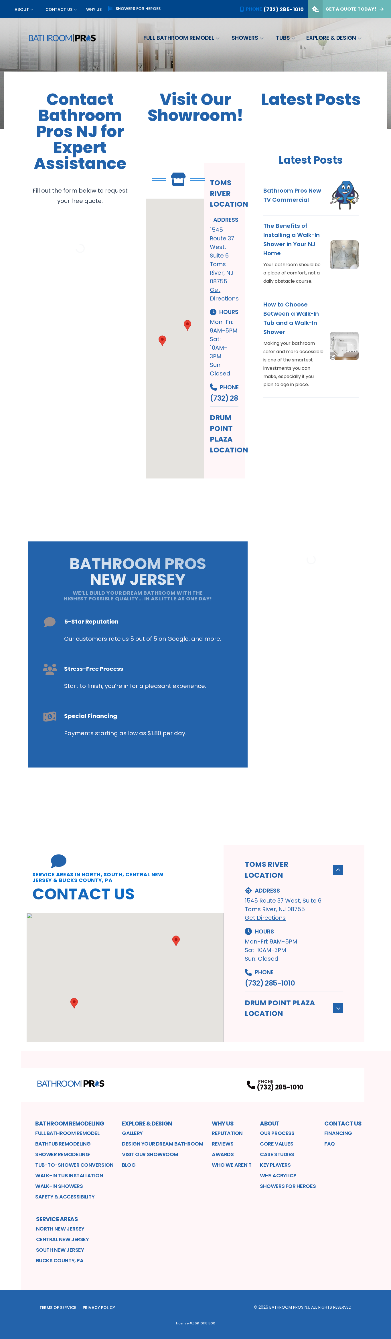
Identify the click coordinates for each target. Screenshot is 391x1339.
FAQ (329, 1143)
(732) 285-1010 (224, 398)
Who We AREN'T (231, 1164)
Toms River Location (229, 193)
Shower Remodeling (62, 1154)
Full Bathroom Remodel (178, 38)
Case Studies (277, 1154)
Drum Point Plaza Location (229, 434)
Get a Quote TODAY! (350, 9)
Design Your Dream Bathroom (162, 1143)
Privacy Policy (99, 1307)
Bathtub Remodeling (63, 1143)
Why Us (94, 9)
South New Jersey (60, 1249)
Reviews (222, 1143)
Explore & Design (331, 38)
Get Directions (265, 918)
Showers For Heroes (288, 1186)
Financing (338, 1133)
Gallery (132, 1133)
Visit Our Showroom (150, 1154)
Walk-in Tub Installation (69, 1175)
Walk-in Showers (59, 1186)
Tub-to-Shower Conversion (74, 1164)
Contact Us (59, 9)
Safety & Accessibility (64, 1196)
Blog (128, 1164)
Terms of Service (58, 1307)
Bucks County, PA (60, 1260)
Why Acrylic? (278, 1175)
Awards (223, 1154)
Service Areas (57, 1219)
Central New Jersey (62, 1239)
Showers (245, 38)
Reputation (227, 1133)
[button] (162, 340)
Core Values (276, 1143)
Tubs (283, 38)
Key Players (275, 1164)
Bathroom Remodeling (69, 1124)
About (22, 9)
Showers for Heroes (138, 8)
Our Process (277, 1133)
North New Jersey (60, 1228)
